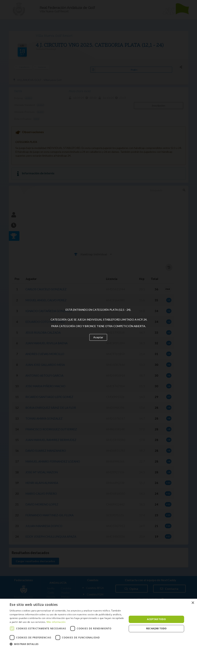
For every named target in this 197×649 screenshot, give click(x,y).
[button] (67, 644)
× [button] (192, 602)
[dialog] (98, 624)
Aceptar (98, 337)
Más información (56, 622)
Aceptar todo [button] (156, 619)
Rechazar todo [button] (156, 628)
